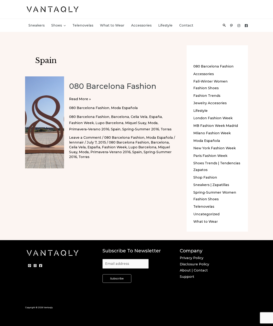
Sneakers (36, 25)
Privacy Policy (191, 258)
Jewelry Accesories (210, 103)
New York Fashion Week (214, 148)
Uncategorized (206, 214)
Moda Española (124, 108)
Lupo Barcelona (109, 123)
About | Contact (194, 270)
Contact (186, 25)
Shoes (56, 25)
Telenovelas (82, 25)
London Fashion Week (213, 118)
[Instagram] (238, 25)
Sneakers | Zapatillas (211, 185)
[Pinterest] (231, 25)
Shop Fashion (205, 177)
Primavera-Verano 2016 (89, 129)
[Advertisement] (178, 8)
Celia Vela (139, 117)
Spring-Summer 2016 (140, 129)
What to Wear (112, 25)
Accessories (141, 25)
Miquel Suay (135, 123)
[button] (64, 25)
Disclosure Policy (194, 264)
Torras (166, 129)
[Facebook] (246, 25)
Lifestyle (165, 25)
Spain (116, 129)
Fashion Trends (206, 96)
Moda (153, 123)
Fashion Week (81, 123)
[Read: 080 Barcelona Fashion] (44, 122)
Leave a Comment (85, 138)
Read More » (80, 99)
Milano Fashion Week (212, 133)
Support (187, 277)
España (155, 117)
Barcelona (120, 117)
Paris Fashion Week (210, 156)
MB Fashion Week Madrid (215, 126)
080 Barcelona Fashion (112, 86)
